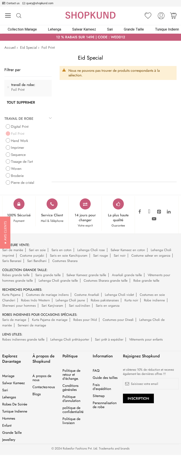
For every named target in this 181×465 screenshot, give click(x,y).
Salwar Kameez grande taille (86, 275)
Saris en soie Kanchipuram (68, 255)
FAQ (96, 371)
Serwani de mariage (32, 325)
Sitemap (99, 396)
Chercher (19, 16)
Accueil (10, 47)
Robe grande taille (146, 280)
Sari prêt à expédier (109, 339)
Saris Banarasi (11, 260)
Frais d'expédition (102, 387)
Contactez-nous (43, 387)
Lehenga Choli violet (119, 294)
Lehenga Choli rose (91, 250)
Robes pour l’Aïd (85, 319)
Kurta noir (131, 300)
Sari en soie (37, 250)
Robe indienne (154, 300)
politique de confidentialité (72, 410)
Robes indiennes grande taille (23, 339)
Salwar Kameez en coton (128, 250)
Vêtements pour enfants (146, 339)
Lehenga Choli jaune (70, 300)
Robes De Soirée (14, 404)
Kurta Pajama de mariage (50, 319)
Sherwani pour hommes (19, 305)
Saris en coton (61, 250)
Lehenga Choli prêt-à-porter (69, 339)
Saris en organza (107, 305)
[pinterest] (159, 211)
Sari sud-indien (79, 305)
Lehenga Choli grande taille (58, 280)
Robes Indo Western (35, 300)
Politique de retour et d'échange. (71, 375)
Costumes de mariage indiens (47, 294)
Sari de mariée (12, 250)
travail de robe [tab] (18, 118)
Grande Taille (12, 433)
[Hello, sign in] (161, 16)
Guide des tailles (105, 378)
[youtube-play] (154, 219)
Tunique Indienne (14, 411)
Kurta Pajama (11, 294)
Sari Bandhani (37, 260)
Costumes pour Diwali (118, 319)
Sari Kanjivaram (52, 305)
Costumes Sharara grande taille (106, 280)
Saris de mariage (14, 319)
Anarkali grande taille (127, 275)
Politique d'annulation (71, 399)
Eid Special (28, 47)
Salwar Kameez (13, 383)
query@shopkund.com (39, 3)
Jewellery (8, 440)
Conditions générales (70, 388)
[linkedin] (168, 211)
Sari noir (120, 255)
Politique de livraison (71, 421)
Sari (5, 390)
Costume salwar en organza (150, 255)
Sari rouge (100, 255)
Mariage (8, 376)
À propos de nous (41, 378)
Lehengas (9, 397)
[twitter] (149, 211)
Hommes (8, 418)
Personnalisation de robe (105, 405)
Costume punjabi (32, 255)
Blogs (36, 394)
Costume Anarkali (86, 294)
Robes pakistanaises (105, 300)
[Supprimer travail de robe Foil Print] (8, 87)
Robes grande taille (16, 275)
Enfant (6, 426)
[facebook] (139, 211)
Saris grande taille (48, 275)
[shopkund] (90, 15)
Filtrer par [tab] (12, 69)
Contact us (13, 3)
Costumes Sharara (64, 260)
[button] (5, 233)
